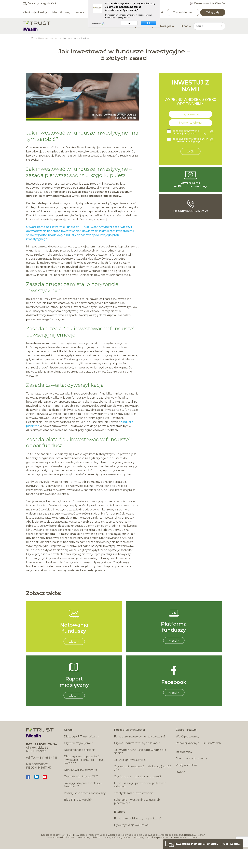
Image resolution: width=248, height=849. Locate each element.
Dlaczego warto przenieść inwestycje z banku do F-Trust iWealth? (84, 760)
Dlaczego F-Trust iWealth (81, 736)
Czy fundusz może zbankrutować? (137, 776)
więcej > (74, 641)
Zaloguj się (212, 12)
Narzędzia (167, 26)
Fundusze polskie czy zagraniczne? (138, 818)
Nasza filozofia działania (79, 749)
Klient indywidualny (35, 12)
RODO (180, 771)
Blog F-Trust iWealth (78, 799)
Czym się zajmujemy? (78, 743)
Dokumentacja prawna (191, 758)
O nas (184, 26)
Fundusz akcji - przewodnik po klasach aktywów (140, 785)
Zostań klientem (183, 12)
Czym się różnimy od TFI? (81, 776)
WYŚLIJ (190, 151)
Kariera (80, 12)
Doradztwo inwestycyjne (80, 769)
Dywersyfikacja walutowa (131, 825)
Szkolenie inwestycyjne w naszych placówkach (137, 801)
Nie (129, 23)
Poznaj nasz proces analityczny (85, 793)
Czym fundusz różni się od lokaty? (137, 743)
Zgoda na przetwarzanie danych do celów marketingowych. (192, 140)
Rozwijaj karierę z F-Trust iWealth (198, 743)
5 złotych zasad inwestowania (133, 793)
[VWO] (105, 23)
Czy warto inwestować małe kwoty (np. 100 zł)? (142, 768)
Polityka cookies (186, 765)
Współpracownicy (187, 736)
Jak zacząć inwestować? (130, 759)
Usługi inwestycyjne (48, 38)
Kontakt (159, 12)
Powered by (97, 23)
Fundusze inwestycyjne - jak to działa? (139, 736)
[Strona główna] (36, 26)
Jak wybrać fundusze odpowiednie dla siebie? (140, 751)
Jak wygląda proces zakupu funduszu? (83, 785)
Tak (148, 23)
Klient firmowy (61, 12)
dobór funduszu (46, 445)
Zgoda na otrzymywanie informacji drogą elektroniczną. (192, 132)
